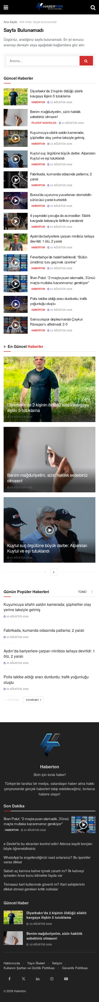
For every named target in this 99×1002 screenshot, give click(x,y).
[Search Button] (93, 7)
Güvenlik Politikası (75, 968)
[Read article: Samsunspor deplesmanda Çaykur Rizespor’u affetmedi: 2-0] (16, 325)
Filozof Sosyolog (43, 123)
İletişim (57, 963)
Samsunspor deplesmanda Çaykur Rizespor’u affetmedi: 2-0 (56, 321)
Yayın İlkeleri (36, 963)
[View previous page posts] (45, 572)
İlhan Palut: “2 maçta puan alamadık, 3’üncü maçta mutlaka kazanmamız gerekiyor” (62, 280)
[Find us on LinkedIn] (37, 978)
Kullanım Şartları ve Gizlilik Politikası (29, 968)
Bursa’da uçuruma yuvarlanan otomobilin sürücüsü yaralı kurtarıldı (60, 197)
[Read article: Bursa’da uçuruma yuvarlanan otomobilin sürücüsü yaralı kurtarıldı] (16, 200)
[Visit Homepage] (49, 7)
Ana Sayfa (10, 22)
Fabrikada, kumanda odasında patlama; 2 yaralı (44, 630)
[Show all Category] (91, 591)
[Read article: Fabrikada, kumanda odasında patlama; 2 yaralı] (16, 180)
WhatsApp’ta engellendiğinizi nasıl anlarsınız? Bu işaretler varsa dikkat (47, 860)
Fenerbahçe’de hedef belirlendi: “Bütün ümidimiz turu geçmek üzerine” (58, 259)
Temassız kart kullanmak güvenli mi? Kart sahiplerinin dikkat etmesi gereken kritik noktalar (44, 886)
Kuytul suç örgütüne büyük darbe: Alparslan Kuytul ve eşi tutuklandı (62, 155)
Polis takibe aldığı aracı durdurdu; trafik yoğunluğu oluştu (46, 679)
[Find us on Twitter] (23, 978)
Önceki (13, 700)
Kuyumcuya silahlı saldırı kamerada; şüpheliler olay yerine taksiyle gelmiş (57, 135)
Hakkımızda (12, 963)
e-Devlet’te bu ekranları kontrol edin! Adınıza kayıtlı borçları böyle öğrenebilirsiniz (48, 846)
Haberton (38, 102)
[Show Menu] (6, 7)
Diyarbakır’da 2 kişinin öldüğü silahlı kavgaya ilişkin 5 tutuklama (56, 93)
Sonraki (32, 700)
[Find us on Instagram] (52, 978)
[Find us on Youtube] (66, 978)
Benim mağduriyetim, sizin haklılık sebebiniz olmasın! (55, 114)
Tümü (82, 592)
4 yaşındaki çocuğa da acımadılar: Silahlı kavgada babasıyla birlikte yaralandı (60, 218)
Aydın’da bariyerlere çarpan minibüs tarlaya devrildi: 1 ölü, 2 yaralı (49, 653)
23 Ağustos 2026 (61, 102)
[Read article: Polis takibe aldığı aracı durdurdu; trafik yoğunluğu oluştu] (16, 304)
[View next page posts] (53, 572)
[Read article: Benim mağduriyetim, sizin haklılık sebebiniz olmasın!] (16, 117)
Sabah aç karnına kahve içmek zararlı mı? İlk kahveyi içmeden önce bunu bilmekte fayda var (44, 873)
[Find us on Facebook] (9, 978)
